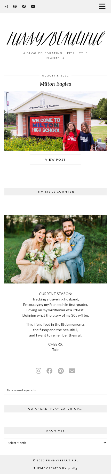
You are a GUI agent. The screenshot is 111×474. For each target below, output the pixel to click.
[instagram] (38, 370)
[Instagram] (6, 6)
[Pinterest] (15, 6)
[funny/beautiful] (55, 35)
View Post (55, 159)
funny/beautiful (62, 460)
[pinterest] (61, 370)
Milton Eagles (55, 84)
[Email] (33, 6)
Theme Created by (55, 468)
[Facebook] (24, 6)
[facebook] (49, 370)
